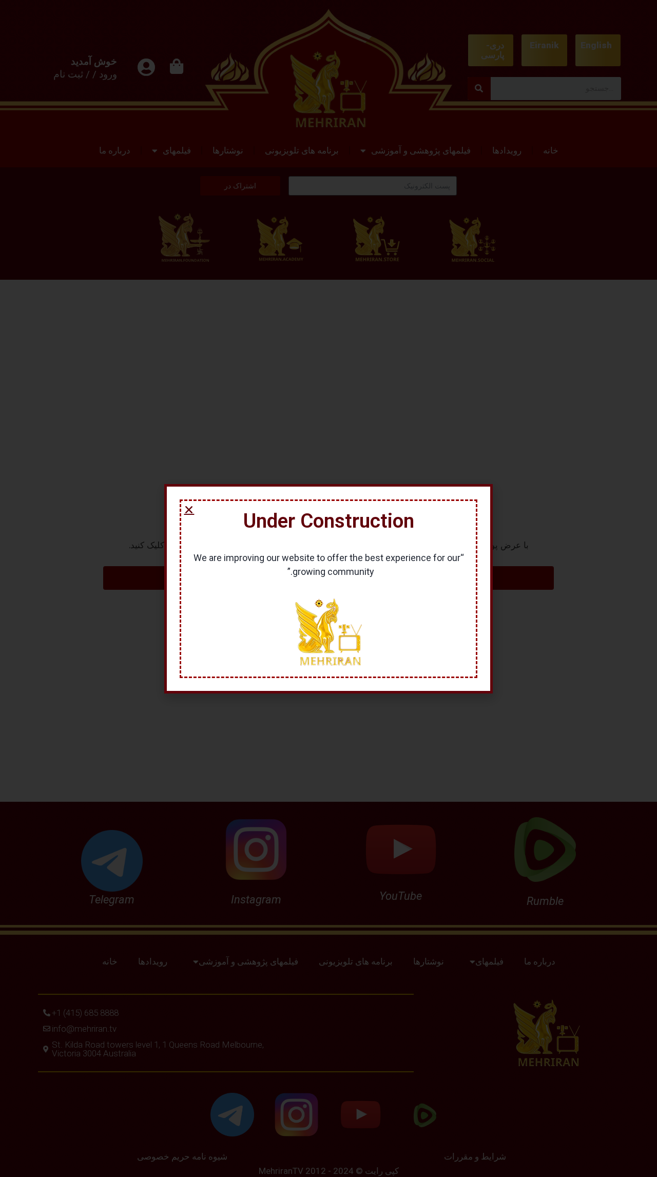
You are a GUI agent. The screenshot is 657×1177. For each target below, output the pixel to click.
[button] (189, 510)
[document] (328, 588)
